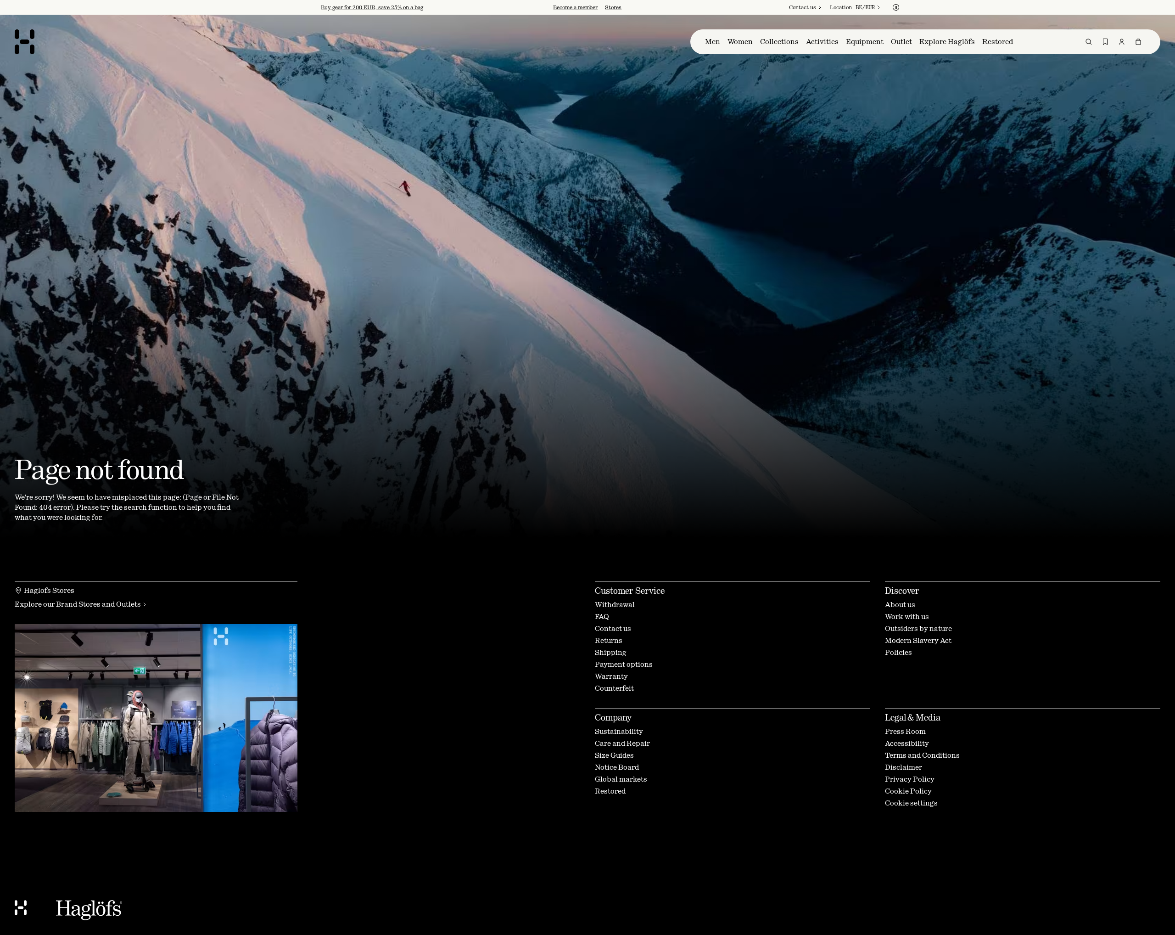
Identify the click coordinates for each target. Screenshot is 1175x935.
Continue (511, 507)
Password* (507, 478)
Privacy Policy (528, 535)
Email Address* (514, 453)
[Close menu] (686, 381)
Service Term (594, 528)
